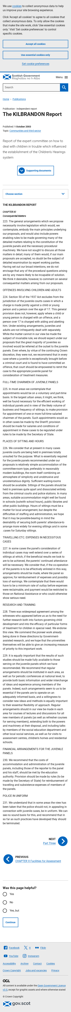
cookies (17, 6)
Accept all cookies (35, 44)
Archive (24, 963)
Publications (19, 99)
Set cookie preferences (35, 63)
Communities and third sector (25, 130)
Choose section (14, 194)
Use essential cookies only (35, 55)
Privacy (55, 970)
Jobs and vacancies (36, 970)
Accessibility (9, 963)
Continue (11, 922)
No (11, 902)
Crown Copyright (12, 970)
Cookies (50, 963)
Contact (37, 963)
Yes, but (14, 910)
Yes (12, 894)
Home (6, 99)
